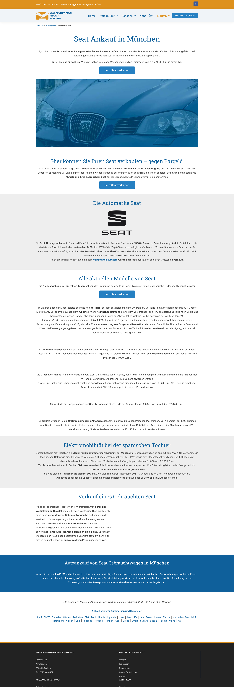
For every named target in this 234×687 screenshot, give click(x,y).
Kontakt (122, 660)
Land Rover (146, 617)
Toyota (163, 620)
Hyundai (111, 617)
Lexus (157, 617)
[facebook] (196, 3)
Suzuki (153, 620)
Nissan (69, 620)
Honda (101, 617)
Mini (193, 617)
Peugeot (87, 620)
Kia (136, 617)
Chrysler (56, 617)
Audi (39, 617)
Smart (134, 620)
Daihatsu (78, 617)
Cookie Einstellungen (128, 672)
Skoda (126, 620)
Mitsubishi (58, 620)
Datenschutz (124, 668)
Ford (93, 617)
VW (179, 620)
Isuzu (121, 617)
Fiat (87, 617)
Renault (109, 620)
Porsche (98, 620)
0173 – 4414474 (51, 4)
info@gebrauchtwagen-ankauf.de (84, 4)
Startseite (40, 26)
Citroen (67, 617)
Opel (77, 620)
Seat (117, 620)
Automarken (51, 26)
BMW (47, 617)
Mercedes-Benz (181, 617)
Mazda (166, 617)
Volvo (172, 620)
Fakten (122, 676)
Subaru (144, 620)
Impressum (124, 664)
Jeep (129, 617)
